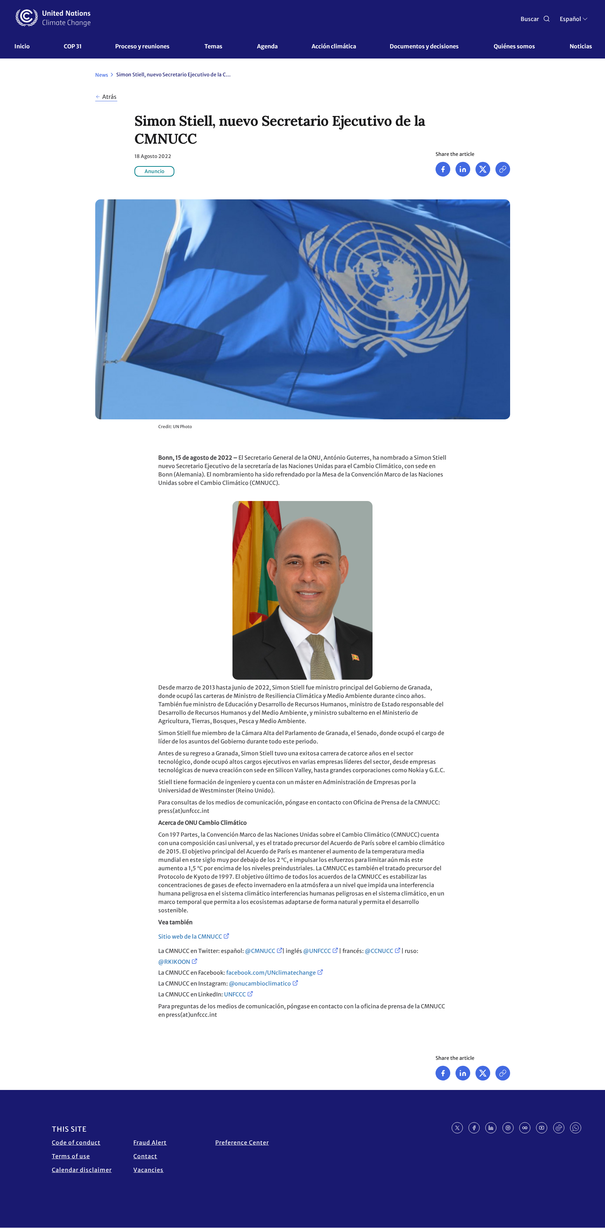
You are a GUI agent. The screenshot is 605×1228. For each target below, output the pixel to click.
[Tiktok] (558, 1127)
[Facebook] (443, 169)
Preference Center (242, 1142)
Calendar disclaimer (82, 1169)
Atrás (109, 96)
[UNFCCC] (53, 18)
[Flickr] (524, 1127)
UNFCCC (235, 994)
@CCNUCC (379, 950)
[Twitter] (482, 169)
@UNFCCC (317, 950)
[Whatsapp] (575, 1127)
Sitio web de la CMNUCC (190, 936)
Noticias (581, 46)
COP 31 (73, 46)
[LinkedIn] (490, 1127)
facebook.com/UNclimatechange (271, 972)
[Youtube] (541, 1127)
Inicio (22, 46)
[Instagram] (508, 1127)
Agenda (267, 46)
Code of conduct (76, 1142)
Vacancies (148, 1169)
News (101, 75)
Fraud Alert (150, 1142)
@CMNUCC (260, 950)
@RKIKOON (174, 961)
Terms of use (71, 1156)
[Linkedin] (463, 169)
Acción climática (334, 46)
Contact (145, 1156)
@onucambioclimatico (260, 983)
